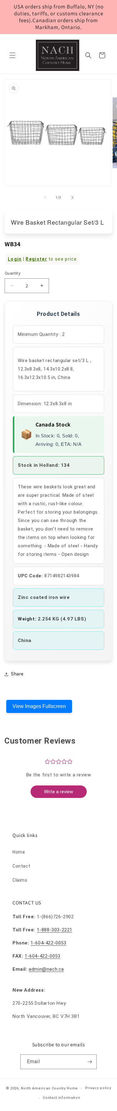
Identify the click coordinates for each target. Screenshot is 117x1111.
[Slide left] (45, 197)
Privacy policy (98, 1088)
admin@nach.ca (46, 969)
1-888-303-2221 (54, 930)
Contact (21, 866)
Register (36, 259)
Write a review (58, 792)
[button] (12, 55)
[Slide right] (72, 197)
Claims (19, 880)
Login (15, 259)
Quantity (12, 273)
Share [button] (17, 673)
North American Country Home (49, 1088)
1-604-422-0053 (48, 943)
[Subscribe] (89, 1061)
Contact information (61, 1098)
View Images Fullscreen (39, 706)
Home (18, 851)
